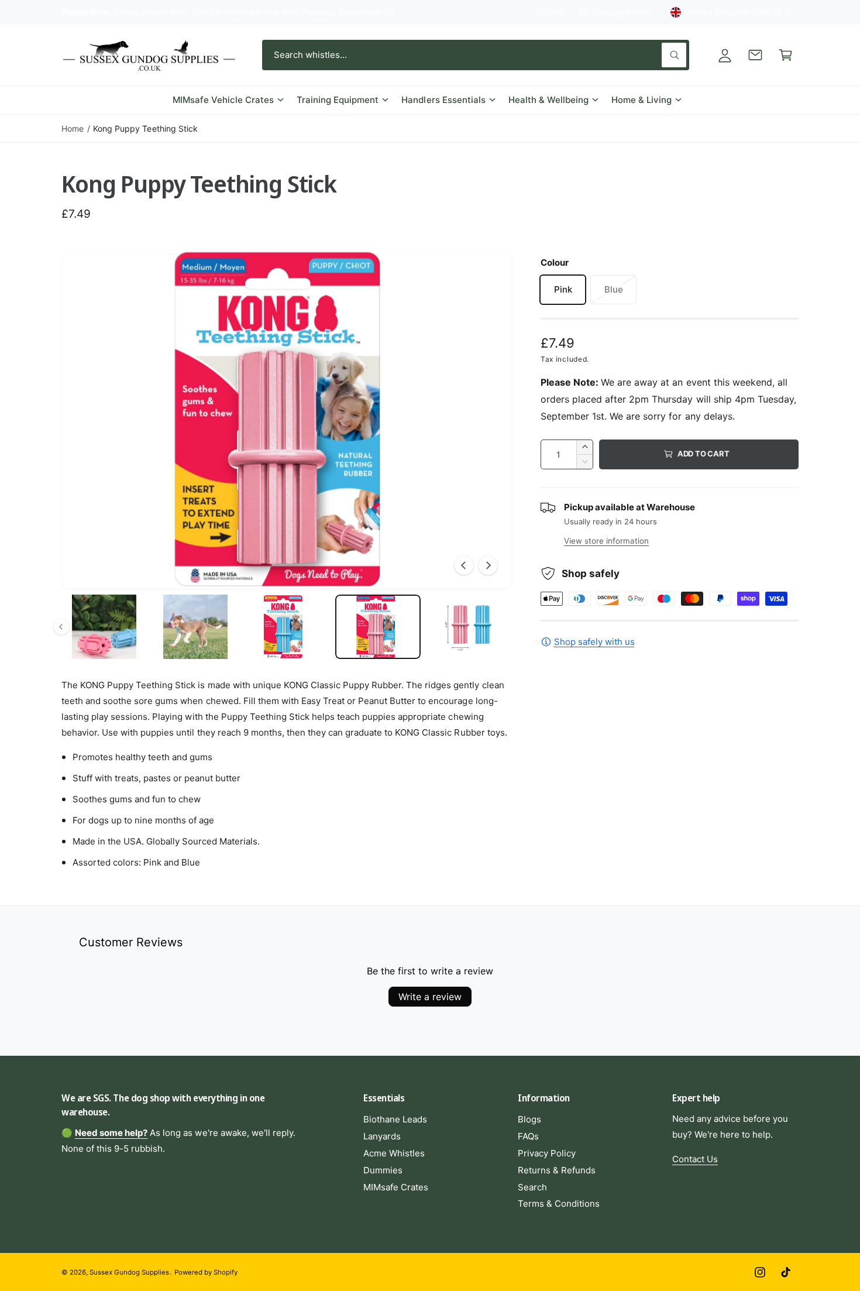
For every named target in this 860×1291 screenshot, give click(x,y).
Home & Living (641, 99)
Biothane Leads (395, 1119)
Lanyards (382, 1136)
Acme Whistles (394, 1153)
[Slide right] (488, 565)
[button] (785, 55)
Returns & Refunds (557, 1170)
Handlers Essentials (443, 99)
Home (72, 128)
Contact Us (695, 1159)
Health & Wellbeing (548, 99)
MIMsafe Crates (395, 1187)
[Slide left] (464, 565)
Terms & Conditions (559, 1203)
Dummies (383, 1170)
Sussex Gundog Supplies (129, 1272)
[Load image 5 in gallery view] (195, 627)
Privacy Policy (547, 1153)
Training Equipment (338, 99)
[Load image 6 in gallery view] (286, 627)
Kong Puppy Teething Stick (145, 128)
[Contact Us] (755, 55)
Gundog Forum (621, 12)
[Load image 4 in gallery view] (104, 627)
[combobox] (475, 55)
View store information (606, 540)
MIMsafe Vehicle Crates (223, 99)
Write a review (430, 996)
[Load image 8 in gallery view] (469, 627)
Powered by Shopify (206, 1272)
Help (557, 12)
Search (532, 1187)
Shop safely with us (594, 641)
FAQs (528, 1136)
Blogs (529, 1119)
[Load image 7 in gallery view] (378, 627)
